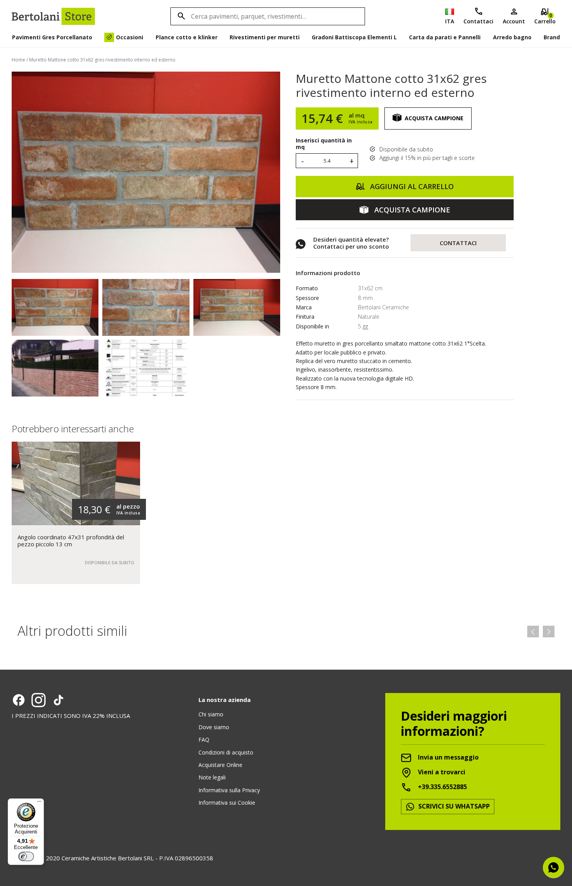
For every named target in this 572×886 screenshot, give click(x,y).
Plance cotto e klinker (187, 37)
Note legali (212, 777)
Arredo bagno (512, 37)
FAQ (203, 739)
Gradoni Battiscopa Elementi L (354, 37)
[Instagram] (39, 700)
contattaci (458, 243)
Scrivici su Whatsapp (453, 806)
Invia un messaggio (447, 757)
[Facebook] (19, 700)
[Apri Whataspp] (553, 867)
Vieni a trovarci (440, 772)
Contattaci (478, 21)
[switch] (26, 856)
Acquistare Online (220, 764)
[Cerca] (180, 16)
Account (514, 21)
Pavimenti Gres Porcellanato (52, 37)
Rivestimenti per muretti (265, 37)
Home (18, 59)
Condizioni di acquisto (225, 752)
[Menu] (39, 803)
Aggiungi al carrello (411, 186)
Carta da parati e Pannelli (445, 37)
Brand (552, 37)
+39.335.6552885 (441, 786)
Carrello (545, 18)
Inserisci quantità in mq (324, 144)
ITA (449, 21)
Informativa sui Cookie (226, 802)
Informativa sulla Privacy (229, 790)
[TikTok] (58, 700)
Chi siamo (210, 714)
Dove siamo (213, 727)
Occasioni (129, 37)
